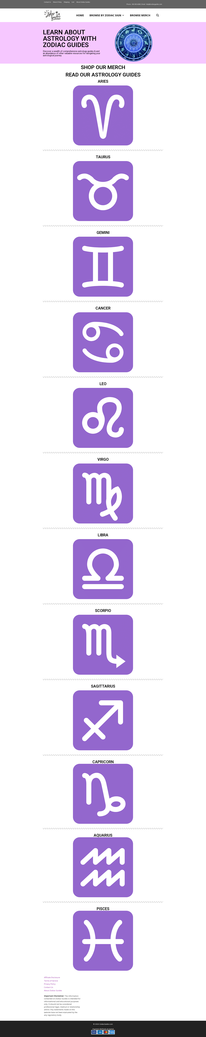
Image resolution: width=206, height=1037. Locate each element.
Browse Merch (140, 15)
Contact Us (47, 2)
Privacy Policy (50, 984)
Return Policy (57, 2)
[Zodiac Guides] (53, 15)
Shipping (66, 2)
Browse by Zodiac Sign (105, 15)
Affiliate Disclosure (52, 977)
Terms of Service (51, 980)
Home (80, 15)
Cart (73, 2)
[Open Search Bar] (157, 15)
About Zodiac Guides (83, 2)
